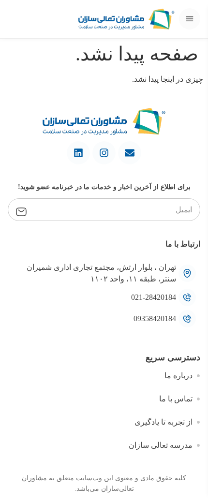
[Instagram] (104, 152)
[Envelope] (129, 152)
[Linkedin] (78, 152)
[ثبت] (21, 210)
